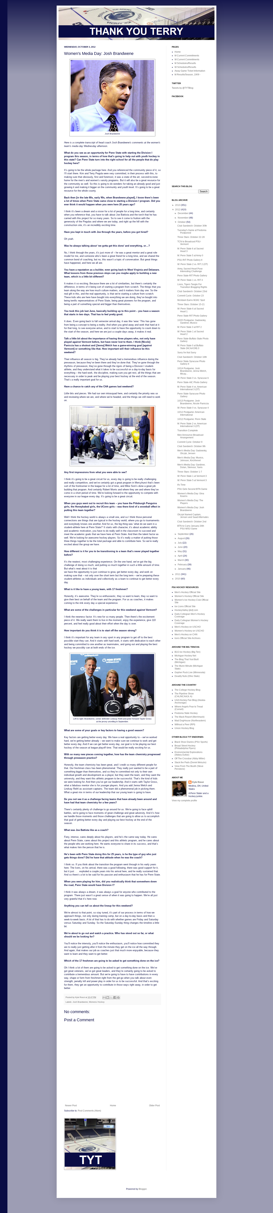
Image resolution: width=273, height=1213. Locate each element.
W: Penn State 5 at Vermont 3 (192, 480)
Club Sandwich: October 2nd (191, 521)
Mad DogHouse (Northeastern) (190, 720)
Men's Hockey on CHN (186, 634)
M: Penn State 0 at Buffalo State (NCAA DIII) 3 (190, 346)
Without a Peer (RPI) (185, 724)
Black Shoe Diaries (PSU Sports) (191, 742)
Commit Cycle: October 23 (190, 295)
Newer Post (71, 1105)
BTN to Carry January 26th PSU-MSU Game (190, 527)
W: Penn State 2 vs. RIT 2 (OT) (192, 264)
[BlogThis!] (108, 997)
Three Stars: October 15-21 (191, 304)
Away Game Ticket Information (190, 71)
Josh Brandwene (80, 1002)
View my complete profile (184, 800)
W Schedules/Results (185, 67)
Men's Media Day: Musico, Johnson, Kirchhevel (190, 459)
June (180, 547)
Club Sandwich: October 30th (192, 225)
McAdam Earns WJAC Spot (191, 300)
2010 (178, 578)
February (182, 564)
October (182, 222)
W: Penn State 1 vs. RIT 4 (190, 280)
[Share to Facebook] (115, 997)
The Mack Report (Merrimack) (189, 717)
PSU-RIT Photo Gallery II (189, 260)
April (180, 556)
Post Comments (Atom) (89, 1110)
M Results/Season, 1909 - (188, 74)
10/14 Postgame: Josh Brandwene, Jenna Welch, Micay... (192, 371)
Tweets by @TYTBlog (182, 88)
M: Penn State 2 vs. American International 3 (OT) (192, 425)
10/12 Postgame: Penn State (191, 419)
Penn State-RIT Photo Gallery (192, 275)
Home (113, 1105)
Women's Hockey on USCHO (189, 630)
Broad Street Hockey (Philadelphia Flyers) (185, 747)
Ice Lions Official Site (185, 606)
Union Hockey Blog (184, 728)
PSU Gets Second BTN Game (192, 489)
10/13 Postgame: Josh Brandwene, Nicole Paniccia (193, 402)
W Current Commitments (187, 59)
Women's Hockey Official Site (189, 596)
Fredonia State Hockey (186, 713)
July (180, 543)
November (183, 217)
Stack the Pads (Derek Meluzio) (190, 762)
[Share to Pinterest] (118, 997)
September (183, 534)
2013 (178, 205)
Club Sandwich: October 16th (192, 357)
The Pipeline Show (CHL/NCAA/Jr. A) (184, 695)
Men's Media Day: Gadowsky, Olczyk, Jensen (192, 451)
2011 (178, 574)
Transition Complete (187, 430)
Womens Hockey (97, 1002)
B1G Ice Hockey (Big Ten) (187, 652)
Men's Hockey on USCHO (188, 627)
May (180, 551)
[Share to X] (111, 997)
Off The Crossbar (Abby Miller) (190, 758)
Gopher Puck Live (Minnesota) (190, 672)
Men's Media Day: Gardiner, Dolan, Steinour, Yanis (191, 466)
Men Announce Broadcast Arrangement (190, 436)
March (181, 560)
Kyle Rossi (198, 782)
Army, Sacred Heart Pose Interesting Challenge (190, 270)
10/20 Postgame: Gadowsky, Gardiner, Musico (191, 321)
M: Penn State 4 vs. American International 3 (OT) (192, 388)
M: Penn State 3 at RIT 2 (189, 327)
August (181, 538)
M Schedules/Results (185, 63)
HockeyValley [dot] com (186, 610)
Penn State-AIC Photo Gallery (192, 382)
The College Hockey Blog (187, 690)
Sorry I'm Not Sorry (186, 352)
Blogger (143, 1189)
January (182, 569)
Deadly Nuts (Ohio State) (187, 676)
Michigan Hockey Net (185, 655)
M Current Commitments (187, 55)
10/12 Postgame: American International (190, 413)
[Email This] (104, 997)
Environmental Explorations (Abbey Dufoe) (188, 753)
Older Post (154, 1105)
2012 (178, 209)
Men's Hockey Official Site (188, 592)
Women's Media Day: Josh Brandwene (190, 508)
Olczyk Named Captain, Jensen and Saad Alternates (193, 515)
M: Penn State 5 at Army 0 (190, 255)
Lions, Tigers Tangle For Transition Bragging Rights (192, 285)
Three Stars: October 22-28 (191, 237)
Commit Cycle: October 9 (189, 442)
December (183, 213)
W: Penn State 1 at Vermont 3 (192, 476)
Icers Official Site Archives (187, 638)
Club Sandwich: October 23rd (192, 291)
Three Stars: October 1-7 (189, 471)
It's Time (181, 484)
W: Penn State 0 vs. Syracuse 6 (193, 378)
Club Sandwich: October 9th (191, 446)
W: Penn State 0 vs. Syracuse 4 (193, 408)
